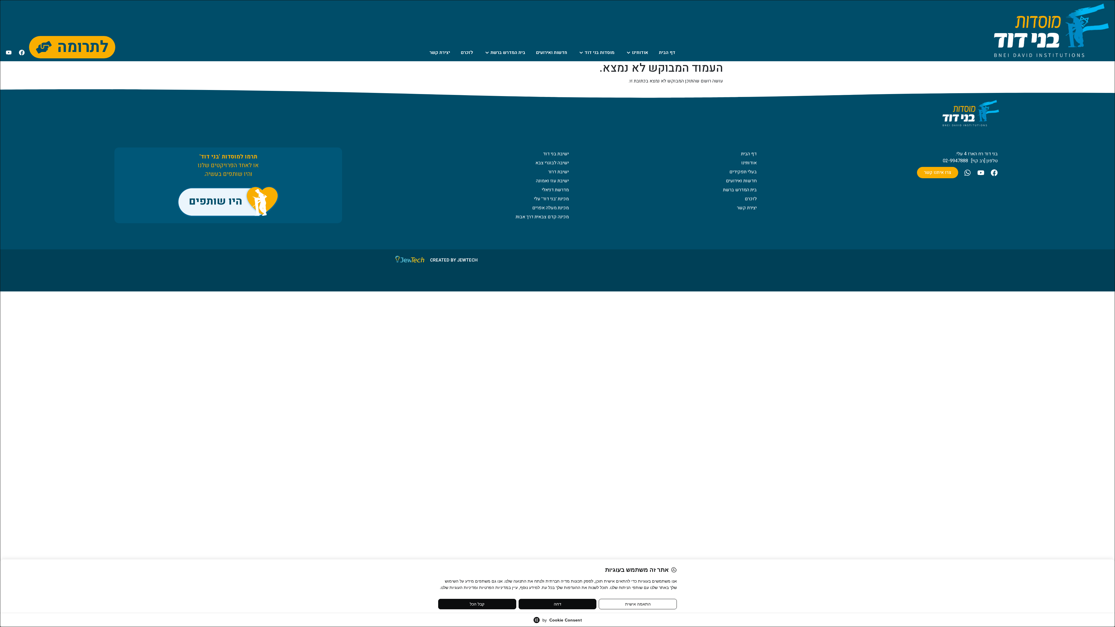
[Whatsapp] (967, 172)
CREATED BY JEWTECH (454, 260)
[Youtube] (9, 52)
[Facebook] (22, 52)
